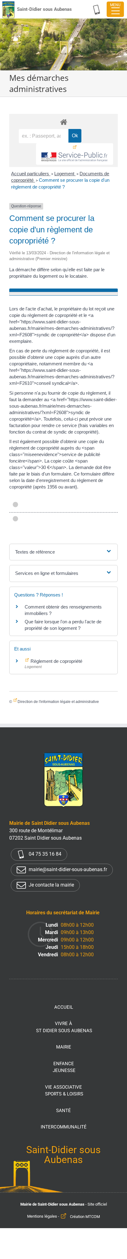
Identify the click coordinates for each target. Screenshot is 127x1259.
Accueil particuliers (30, 173)
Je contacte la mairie (50, 885)
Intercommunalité (64, 1127)
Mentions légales (42, 1216)
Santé (63, 1110)
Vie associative (64, 1090)
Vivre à (64, 1027)
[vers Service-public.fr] (74, 154)
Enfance (64, 1067)
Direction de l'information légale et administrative (58, 702)
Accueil (63, 1007)
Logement (65, 173)
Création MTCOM (85, 1216)
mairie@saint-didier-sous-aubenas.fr (67, 869)
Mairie (63, 1047)
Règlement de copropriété (55, 661)
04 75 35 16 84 (44, 854)
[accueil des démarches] (63, 121)
